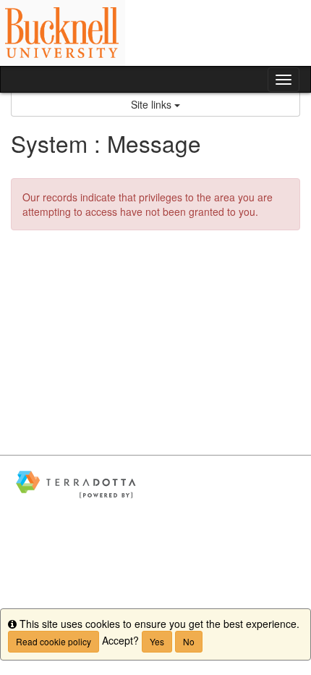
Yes (157, 641)
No (189, 641)
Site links (152, 104)
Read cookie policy (53, 641)
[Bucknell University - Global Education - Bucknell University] (155, 33)
